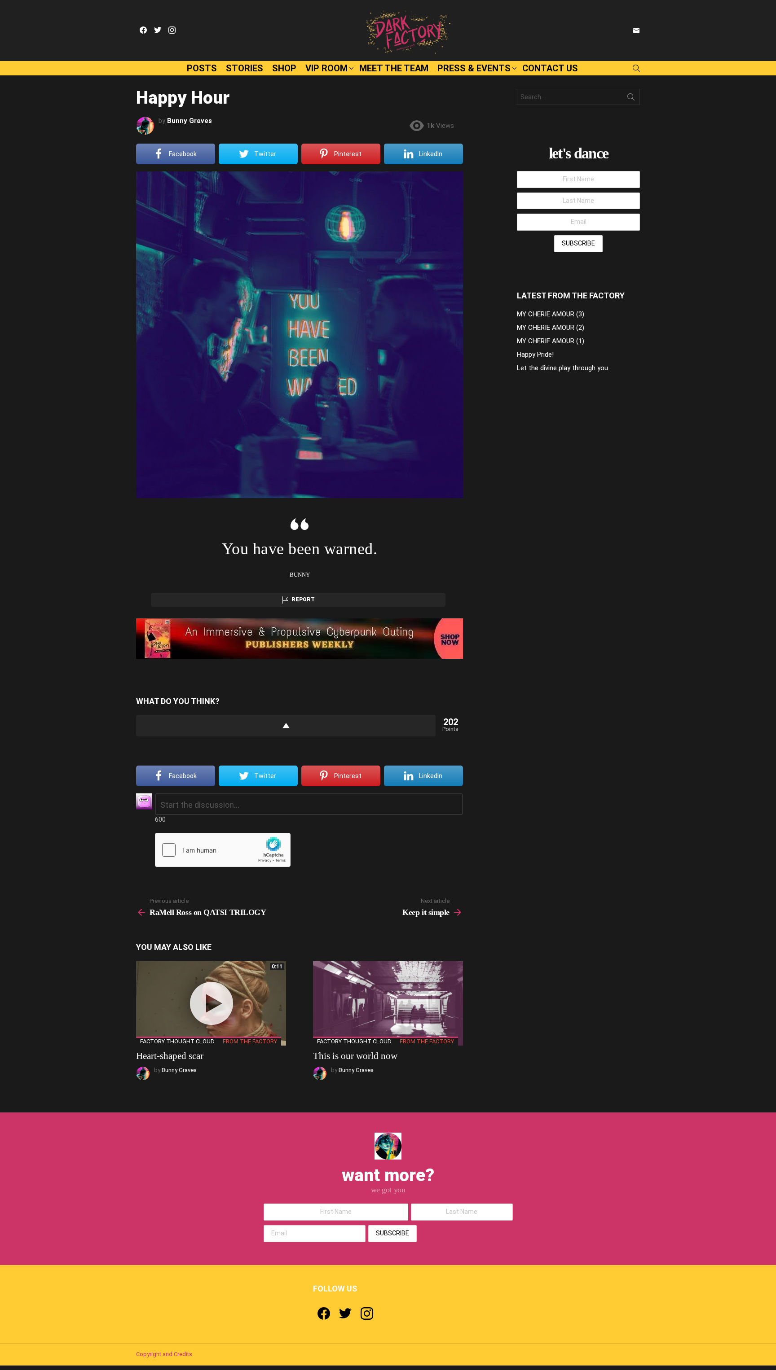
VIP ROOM (326, 68)
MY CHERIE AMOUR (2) (550, 328)
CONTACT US (550, 68)
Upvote (286, 725)
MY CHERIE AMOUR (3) (550, 314)
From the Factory (250, 1041)
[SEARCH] (636, 68)
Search (631, 99)
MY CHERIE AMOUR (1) (550, 341)
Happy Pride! (535, 354)
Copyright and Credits (164, 1354)
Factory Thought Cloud (177, 1041)
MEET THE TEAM (393, 68)
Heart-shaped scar (169, 1055)
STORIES (244, 68)
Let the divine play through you (562, 368)
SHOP (284, 68)
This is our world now (355, 1055)
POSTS (202, 68)
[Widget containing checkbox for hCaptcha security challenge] (223, 850)
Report (303, 599)
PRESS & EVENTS (474, 68)
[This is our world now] (388, 1003)
